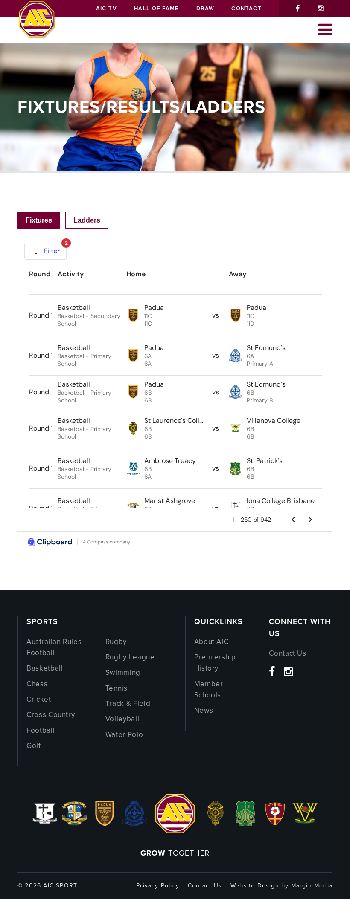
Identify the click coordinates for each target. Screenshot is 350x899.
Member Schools (208, 689)
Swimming (122, 672)
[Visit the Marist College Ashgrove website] (75, 823)
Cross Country (50, 714)
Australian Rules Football (54, 647)
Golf (33, 745)
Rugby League (130, 657)
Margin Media (311, 885)
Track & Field (127, 703)
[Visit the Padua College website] (104, 823)
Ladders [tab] (86, 220)
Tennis (116, 688)
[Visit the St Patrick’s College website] (246, 823)
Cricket (38, 699)
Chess (36, 684)
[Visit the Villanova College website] (305, 823)
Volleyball (122, 719)
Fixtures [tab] (39, 220)
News (203, 710)
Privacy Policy (157, 885)
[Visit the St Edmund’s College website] (134, 823)
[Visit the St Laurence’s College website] (215, 823)
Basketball (44, 668)
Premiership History (215, 663)
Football (40, 730)
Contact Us (287, 653)
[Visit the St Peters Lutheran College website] (275, 823)
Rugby (116, 641)
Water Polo (124, 734)
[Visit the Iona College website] (45, 823)
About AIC (211, 641)
